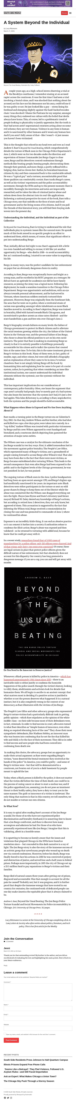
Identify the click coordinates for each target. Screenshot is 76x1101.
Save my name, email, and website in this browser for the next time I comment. (31, 1034)
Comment (7, 982)
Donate (64, 13)
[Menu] (70, 13)
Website (6, 1024)
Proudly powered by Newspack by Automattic (18, 1094)
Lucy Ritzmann (11, 28)
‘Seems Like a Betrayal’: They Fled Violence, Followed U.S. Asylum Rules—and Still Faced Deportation (34, 1070)
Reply (5, 965)
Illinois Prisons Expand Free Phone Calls (24, 1064)
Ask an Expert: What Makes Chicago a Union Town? (30, 1076)
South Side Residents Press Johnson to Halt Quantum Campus (36, 1060)
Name (6, 1004)
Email (6, 1014)
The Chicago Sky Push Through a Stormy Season (29, 1081)
